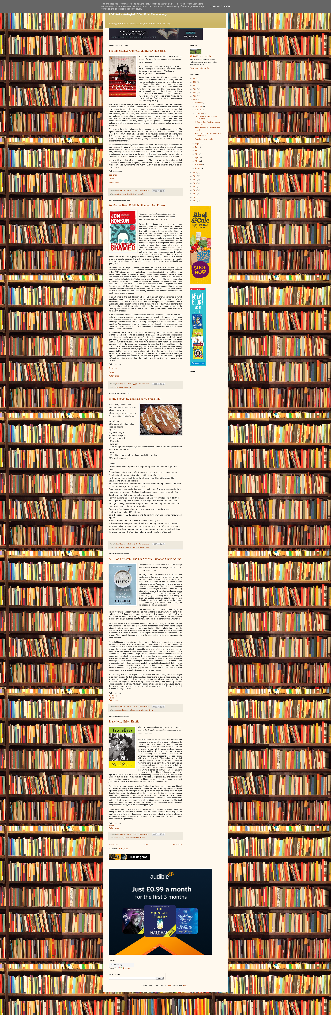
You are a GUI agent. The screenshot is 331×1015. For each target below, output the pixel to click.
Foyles (111, 179)
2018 (195, 176)
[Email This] (153, 190)
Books (133, 710)
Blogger (185, 985)
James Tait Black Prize (137, 838)
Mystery (138, 194)
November (199, 106)
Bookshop (113, 175)
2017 (195, 179)
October (198, 109)
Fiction (132, 194)
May (197, 154)
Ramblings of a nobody (202, 56)
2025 (195, 82)
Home (146, 844)
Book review (126, 194)
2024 (195, 85)
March (197, 161)
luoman (169, 985)
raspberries (128, 547)
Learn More (216, 6)
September (199, 113)
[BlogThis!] (156, 190)
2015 (195, 186)
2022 (195, 92)
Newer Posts (113, 844)
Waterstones (114, 182)
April (197, 157)
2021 (195, 96)
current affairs (140, 710)
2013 (195, 193)
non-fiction (127, 387)
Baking (117, 547)
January (198, 168)
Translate (126, 968)
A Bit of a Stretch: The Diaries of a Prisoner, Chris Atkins (145, 559)
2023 (195, 89)
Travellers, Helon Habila (124, 721)
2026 (195, 78)
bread (122, 547)
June (197, 150)
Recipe (135, 547)
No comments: (144, 190)
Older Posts (177, 844)
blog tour (118, 194)
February (198, 164)
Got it (227, 6)
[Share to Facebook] (161, 190)
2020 (195, 99)
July (197, 147)
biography (118, 710)
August (198, 143)
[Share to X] (158, 190)
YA (143, 194)
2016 (195, 183)
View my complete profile (199, 68)
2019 (195, 172)
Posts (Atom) (123, 848)
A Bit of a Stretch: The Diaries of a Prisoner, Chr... (208, 134)
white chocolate (143, 547)
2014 (195, 190)
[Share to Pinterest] (163, 190)
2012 (195, 197)
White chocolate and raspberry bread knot (135, 398)
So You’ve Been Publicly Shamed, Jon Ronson (137, 205)
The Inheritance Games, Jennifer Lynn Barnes (137, 50)
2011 (195, 200)
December (199, 102)
